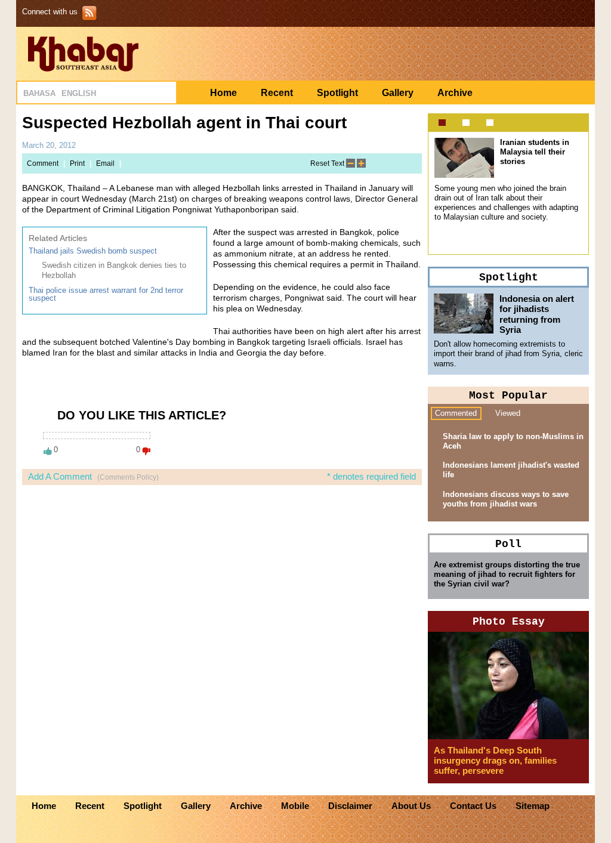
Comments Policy (128, 477)
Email (105, 163)
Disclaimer (350, 806)
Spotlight (337, 93)
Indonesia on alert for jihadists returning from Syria (536, 314)
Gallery (397, 93)
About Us (411, 806)
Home (223, 93)
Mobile (295, 806)
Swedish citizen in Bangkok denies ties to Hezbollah (114, 270)
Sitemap (533, 806)
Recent (277, 93)
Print (77, 163)
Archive (455, 93)
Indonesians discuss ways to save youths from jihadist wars (506, 499)
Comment (42, 163)
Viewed (507, 413)
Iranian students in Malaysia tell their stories (534, 152)
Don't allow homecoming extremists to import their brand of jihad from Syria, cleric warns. (508, 353)
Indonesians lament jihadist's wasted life (511, 470)
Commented (456, 413)
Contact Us (473, 806)
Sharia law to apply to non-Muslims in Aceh (513, 441)
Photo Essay (509, 622)
